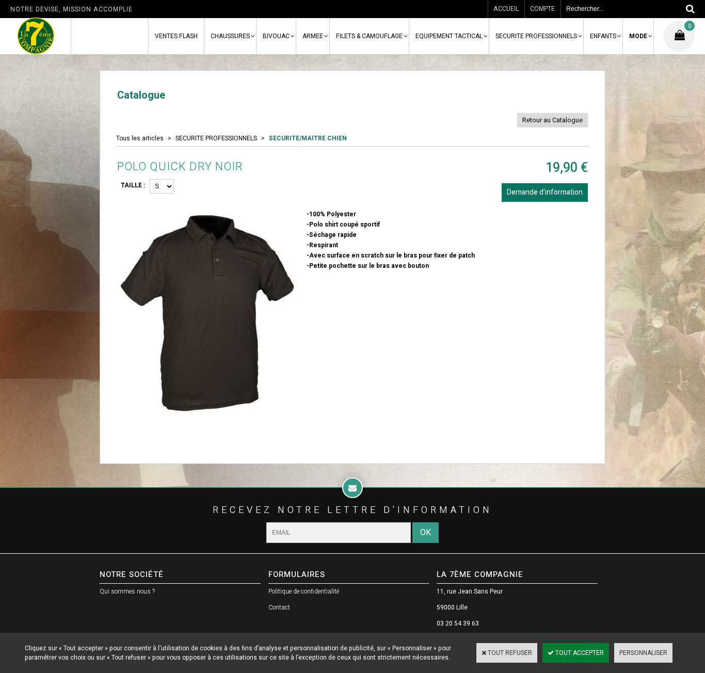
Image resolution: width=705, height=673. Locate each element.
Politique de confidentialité (303, 591)
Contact (279, 607)
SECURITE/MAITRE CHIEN (308, 138)
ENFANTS (603, 36)
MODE (638, 36)
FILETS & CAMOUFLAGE (369, 36)
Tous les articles (140, 138)
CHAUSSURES (230, 36)
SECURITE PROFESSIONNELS (536, 36)
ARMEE (312, 36)
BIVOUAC (276, 36)
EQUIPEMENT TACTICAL (449, 36)
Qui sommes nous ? (127, 591)
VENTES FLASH (176, 36)
